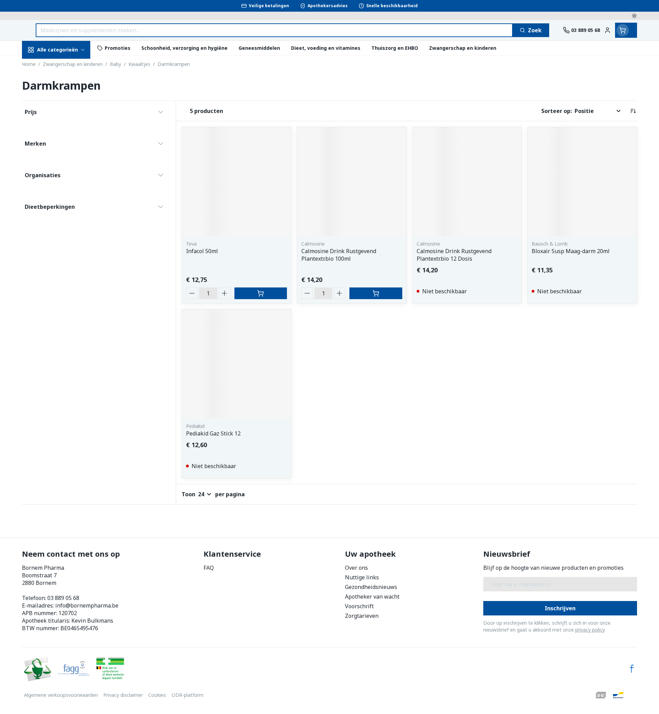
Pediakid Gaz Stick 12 (213, 433)
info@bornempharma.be (86, 605)
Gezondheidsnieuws (371, 587)
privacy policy (589, 629)
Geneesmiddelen (65, 240)
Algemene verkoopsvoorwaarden (61, 695)
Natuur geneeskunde (65, 184)
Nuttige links (362, 577)
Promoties (41, 65)
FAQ (209, 567)
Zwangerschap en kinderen (65, 143)
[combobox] (274, 30)
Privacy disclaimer (123, 695)
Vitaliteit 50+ (65, 165)
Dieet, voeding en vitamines (65, 118)
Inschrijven (560, 608)
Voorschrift (359, 606)
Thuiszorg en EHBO (65, 202)
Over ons (356, 567)
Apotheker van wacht (372, 596)
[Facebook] (632, 669)
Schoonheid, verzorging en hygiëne (65, 90)
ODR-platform (188, 695)
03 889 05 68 (63, 598)
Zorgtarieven (362, 616)
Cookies (157, 695)
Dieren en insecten (65, 221)
